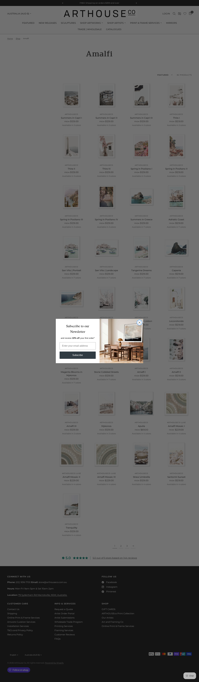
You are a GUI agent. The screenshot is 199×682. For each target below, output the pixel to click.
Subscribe (77, 355)
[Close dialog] (139, 322)
